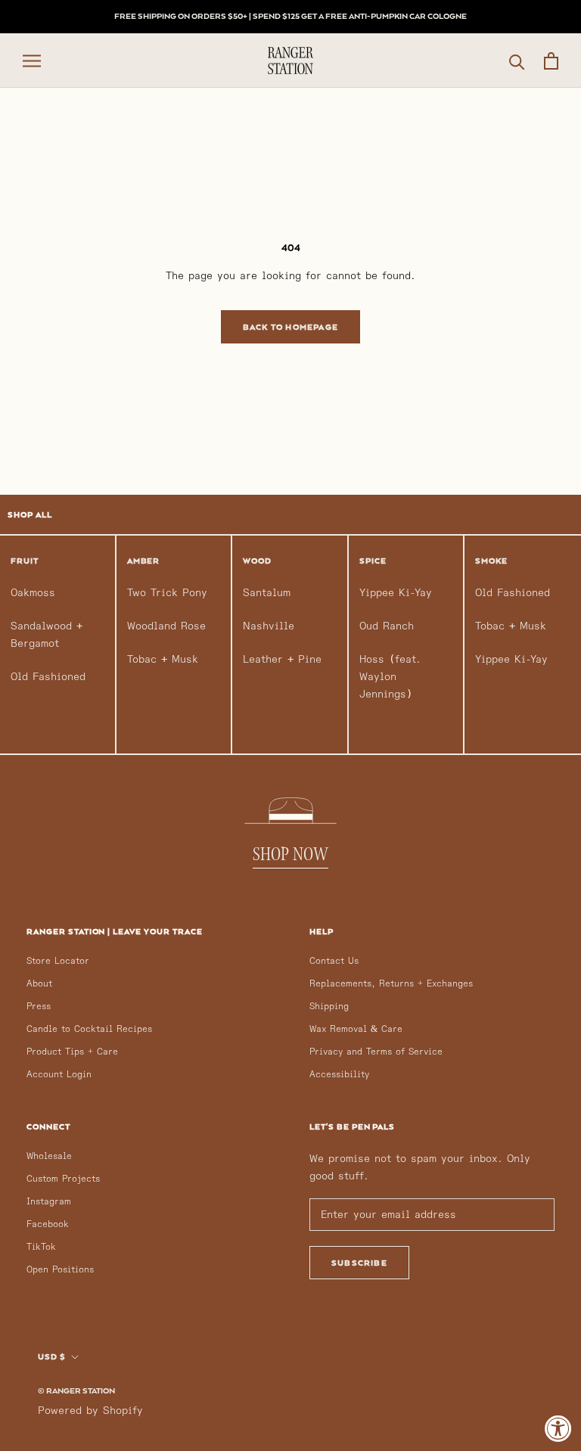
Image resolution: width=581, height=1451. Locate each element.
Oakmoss (33, 592)
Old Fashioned (48, 676)
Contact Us (334, 961)
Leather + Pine (282, 659)
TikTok (41, 1247)
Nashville (268, 626)
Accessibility (339, 1074)
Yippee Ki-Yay (395, 592)
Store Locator (57, 961)
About (39, 984)
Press (38, 1006)
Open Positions (60, 1269)
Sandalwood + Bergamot (46, 635)
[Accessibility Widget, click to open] (558, 1428)
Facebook (47, 1224)
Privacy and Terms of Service (376, 1052)
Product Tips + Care (72, 1052)
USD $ (52, 1356)
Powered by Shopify (90, 1410)
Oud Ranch (386, 626)
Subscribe (359, 1262)
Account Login (59, 1074)
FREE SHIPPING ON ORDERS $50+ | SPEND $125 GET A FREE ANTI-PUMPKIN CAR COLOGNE (290, 16)
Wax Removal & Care (355, 1029)
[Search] (517, 61)
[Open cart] (551, 61)
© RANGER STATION (76, 1390)
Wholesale (49, 1156)
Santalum (266, 592)
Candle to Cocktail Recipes (89, 1029)
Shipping (329, 1006)
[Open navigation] (32, 60)
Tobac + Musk (162, 659)
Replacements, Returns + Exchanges (391, 984)
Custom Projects (63, 1179)
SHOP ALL (30, 514)
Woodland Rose (166, 626)
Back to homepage (290, 327)
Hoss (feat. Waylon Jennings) (390, 677)
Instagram (48, 1201)
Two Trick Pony (167, 592)
